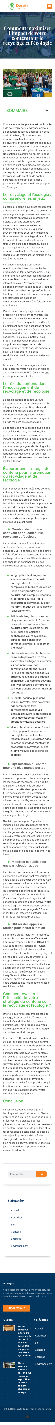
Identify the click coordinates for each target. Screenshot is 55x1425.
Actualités (16, 1217)
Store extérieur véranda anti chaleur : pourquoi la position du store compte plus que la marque (24, 1378)
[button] (49, 6)
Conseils (16, 1231)
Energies (16, 1238)
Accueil (15, 1210)
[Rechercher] (41, 1174)
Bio (13, 1224)
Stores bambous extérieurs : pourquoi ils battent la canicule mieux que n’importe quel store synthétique (24, 1341)
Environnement (19, 1245)
